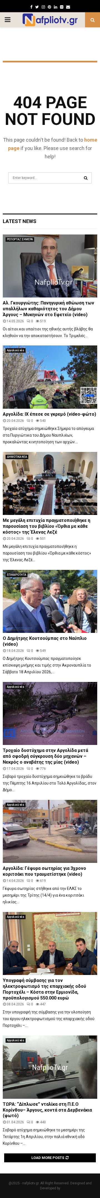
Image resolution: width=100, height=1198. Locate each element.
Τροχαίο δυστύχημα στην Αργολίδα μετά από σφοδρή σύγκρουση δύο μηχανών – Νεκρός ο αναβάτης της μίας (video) (45, 756)
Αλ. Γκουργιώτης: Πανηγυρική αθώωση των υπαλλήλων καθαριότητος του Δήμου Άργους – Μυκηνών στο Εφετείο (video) (48, 308)
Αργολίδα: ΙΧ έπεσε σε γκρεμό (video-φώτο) (49, 414)
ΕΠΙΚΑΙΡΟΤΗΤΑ (16, 574)
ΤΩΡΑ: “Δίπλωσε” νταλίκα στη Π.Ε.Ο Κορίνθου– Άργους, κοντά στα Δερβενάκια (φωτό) (47, 1110)
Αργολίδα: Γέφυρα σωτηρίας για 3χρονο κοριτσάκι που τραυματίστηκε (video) (44, 871)
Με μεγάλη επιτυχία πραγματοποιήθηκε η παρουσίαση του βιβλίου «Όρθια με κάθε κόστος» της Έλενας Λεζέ (46, 526)
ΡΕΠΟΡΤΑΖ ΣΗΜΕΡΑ (20, 239)
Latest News (19, 221)
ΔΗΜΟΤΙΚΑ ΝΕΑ (17, 456)
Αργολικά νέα (15, 350)
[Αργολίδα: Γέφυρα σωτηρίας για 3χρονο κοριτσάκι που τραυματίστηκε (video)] (50, 831)
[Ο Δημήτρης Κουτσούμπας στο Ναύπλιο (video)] (50, 601)
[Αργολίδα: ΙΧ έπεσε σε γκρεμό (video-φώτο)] (50, 377)
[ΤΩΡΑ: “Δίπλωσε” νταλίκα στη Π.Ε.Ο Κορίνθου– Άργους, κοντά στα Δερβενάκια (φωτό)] (50, 1067)
